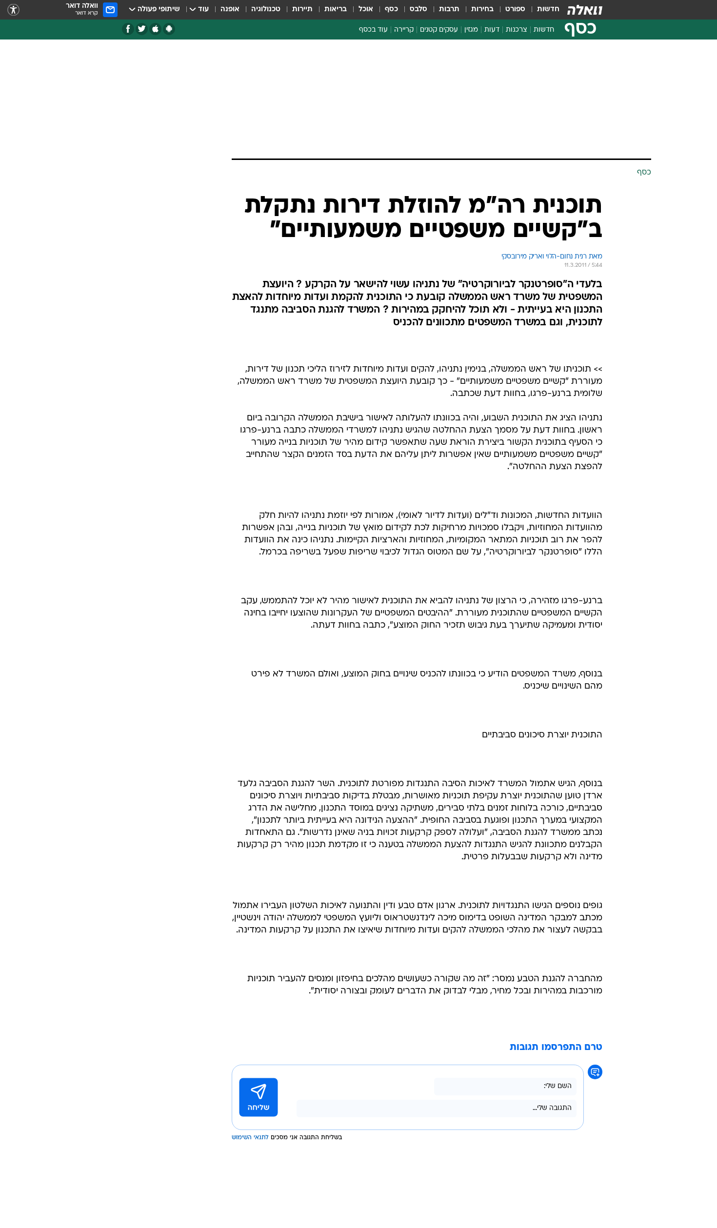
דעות (491, 30)
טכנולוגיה (265, 9)
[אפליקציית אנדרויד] (169, 29)
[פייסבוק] (128, 29)
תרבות (449, 9)
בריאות (335, 9)
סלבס (418, 9)
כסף (391, 9)
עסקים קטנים (439, 30)
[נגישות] (13, 10)
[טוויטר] (142, 29)
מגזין (471, 30)
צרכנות (516, 30)
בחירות (482, 9)
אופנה (229, 9)
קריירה (404, 30)
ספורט (515, 9)
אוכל (365, 9)
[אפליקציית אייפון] (155, 29)
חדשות (548, 9)
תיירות (302, 9)
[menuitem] (542, 9)
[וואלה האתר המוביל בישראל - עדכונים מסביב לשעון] (584, 10)
